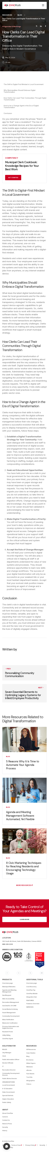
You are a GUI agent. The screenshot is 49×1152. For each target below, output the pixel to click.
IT (3, 1066)
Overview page (7, 983)
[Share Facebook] (45, 26)
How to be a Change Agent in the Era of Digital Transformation (21, 106)
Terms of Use (17, 1145)
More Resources (24, 885)
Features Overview (32, 1003)
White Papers (30, 1063)
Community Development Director (10, 1074)
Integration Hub (31, 997)
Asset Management (8, 1012)
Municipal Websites (8, 986)
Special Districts (7, 1095)
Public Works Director (9, 1078)
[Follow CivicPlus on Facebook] (7, 973)
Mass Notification (8, 1019)
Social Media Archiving (10, 1009)
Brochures (29, 1060)
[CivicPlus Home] (13, 5)
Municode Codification (9, 1023)
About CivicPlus (7, 1113)
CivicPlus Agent (7, 1038)
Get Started (13, 177)
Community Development (10, 1016)
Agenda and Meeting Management (9, 991)
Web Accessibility (8, 999)
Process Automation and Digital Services (10, 1027)
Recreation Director (9, 1070)
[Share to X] (36, 26)
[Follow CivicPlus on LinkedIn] (19, 973)
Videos (28, 1084)
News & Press (7, 1124)
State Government (8, 1092)
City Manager (6, 1052)
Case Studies (30, 1053)
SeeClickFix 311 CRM (9, 1006)
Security (5, 1127)
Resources (7, 15)
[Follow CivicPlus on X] (30, 973)
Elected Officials (7, 1063)
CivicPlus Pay (30, 990)
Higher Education (8, 1099)
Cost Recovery (31, 986)
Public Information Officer (10, 1059)
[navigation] (43, 5)
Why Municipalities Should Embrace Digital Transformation (19, 91)
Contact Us (6, 1120)
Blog (20, 15)
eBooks (29, 1070)
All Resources (31, 1049)
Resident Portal (7, 1032)
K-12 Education (7, 1088)
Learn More (24, 919)
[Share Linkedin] (40, 26)
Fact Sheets (30, 1073)
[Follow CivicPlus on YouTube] (42, 973)
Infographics (30, 1080)
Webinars (29, 1067)
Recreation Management (10, 1002)
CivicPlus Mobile (31, 993)
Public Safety (6, 1102)
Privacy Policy (31, 1145)
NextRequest (6, 995)
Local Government (8, 1085)
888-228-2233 (7, 944)
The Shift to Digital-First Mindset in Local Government (23, 84)
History (4, 1130)
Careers (5, 1117)
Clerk (4, 1056)
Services (29, 1007)
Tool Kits (29, 1077)
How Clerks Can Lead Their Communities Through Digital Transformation (25, 99)
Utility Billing (6, 1035)
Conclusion (8, 113)
